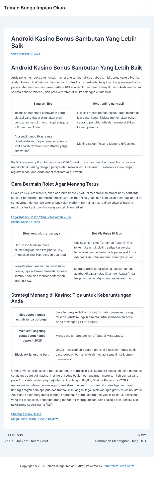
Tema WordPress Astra (118, 466)
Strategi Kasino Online (26, 414)
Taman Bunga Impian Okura (35, 8)
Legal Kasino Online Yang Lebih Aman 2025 (41, 217)
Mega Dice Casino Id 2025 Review (34, 419)
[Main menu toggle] (146, 8)
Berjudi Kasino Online (25, 222)
